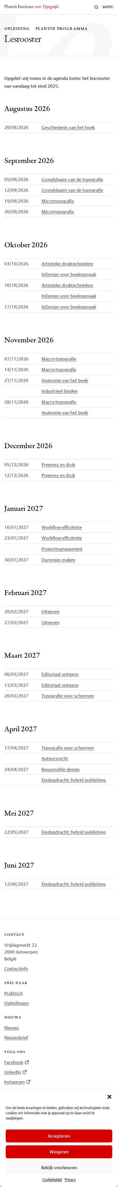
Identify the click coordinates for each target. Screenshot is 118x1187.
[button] (109, 1097)
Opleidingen (16, 1003)
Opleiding (17, 28)
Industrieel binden (60, 391)
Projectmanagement (62, 549)
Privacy (70, 1180)
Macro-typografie (59, 359)
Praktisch (13, 993)
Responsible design (61, 769)
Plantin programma (62, 28)
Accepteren (59, 1136)
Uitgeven (51, 611)
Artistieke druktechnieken (67, 263)
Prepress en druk (58, 464)
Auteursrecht (55, 758)
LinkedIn (12, 1072)
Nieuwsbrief (16, 1037)
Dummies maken (58, 560)
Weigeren (59, 1152)
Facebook (13, 1062)
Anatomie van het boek (65, 380)
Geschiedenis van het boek (68, 127)
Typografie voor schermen (68, 696)
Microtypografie (58, 201)
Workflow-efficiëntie (62, 527)
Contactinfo (16, 968)
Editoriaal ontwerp (60, 674)
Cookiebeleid (52, 1180)
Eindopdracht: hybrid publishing (74, 780)
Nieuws (11, 1028)
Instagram (14, 1082)
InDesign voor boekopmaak (69, 274)
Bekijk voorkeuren (59, 1167)
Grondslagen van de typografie (72, 179)
